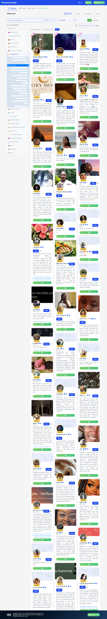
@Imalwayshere (60, 588)
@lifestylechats (36, 195)
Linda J (35, 559)
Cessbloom (36, 247)
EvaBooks (59, 107)
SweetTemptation (62, 434)
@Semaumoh (83, 544)
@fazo (81, 184)
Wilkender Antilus (61, 263)
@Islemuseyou (36, 512)
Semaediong (84, 543)
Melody (82, 144)
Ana (57, 532)
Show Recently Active (86, 25)
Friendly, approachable (87, 583)
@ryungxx (58, 230)
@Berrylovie (35, 345)
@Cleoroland (36, 589)
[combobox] (78, 20)
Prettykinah (60, 394)
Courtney (36, 148)
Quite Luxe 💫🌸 (85, 319)
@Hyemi (58, 484)
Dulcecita (83, 49)
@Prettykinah (59, 395)
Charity (35, 469)
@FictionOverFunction (61, 108)
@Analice (58, 534)
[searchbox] (81, 20)
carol (81, 278)
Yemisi (58, 482)
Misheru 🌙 (83, 395)
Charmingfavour (61, 315)
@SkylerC (35, 425)
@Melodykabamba (84, 146)
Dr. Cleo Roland (38, 587)
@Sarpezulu (82, 253)
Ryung (58, 228)
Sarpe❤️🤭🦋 (84, 252)
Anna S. (82, 96)
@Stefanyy (82, 50)
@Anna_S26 (82, 97)
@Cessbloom (36, 248)
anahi (34, 193)
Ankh (34, 310)
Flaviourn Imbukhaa (62, 192)
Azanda (82, 225)
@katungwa (82, 450)
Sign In (80, 2)
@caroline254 (83, 280)
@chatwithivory (36, 101)
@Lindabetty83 (36, 560)
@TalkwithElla (36, 381)
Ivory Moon (36, 100)
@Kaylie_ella (59, 156)
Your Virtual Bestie (62, 586)
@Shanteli (58, 193)
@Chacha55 (36, 470)
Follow (57, 29)
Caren (58, 348)
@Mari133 (58, 58)
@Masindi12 (82, 504)
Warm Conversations (62, 57)
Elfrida (35, 380)
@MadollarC (59, 350)
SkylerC (35, 423)
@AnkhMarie (36, 311)
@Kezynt (82, 320)
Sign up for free (94, 615)
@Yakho (81, 226)
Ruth (81, 358)
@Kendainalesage (60, 265)
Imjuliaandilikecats (38, 57)
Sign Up (88, 2)
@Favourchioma (60, 317)
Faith (81, 183)
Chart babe (60, 155)
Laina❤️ (35, 343)
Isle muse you (37, 510)
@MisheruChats (83, 397)
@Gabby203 (82, 360)
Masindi (82, 502)
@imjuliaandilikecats (38, 58)
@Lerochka (59, 436)
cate (81, 449)
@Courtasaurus (36, 150)
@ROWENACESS (83, 585)
